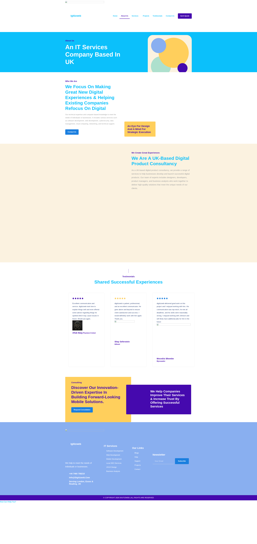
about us (124, 16)
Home (115, 16)
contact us (170, 16)
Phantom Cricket (89, 333)
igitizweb (76, 15)
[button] (8, 502)
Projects (146, 16)
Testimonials (157, 16)
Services (135, 16)
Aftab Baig (77, 333)
